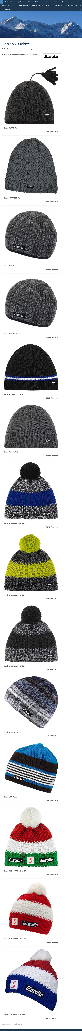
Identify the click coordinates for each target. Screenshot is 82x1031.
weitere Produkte (16, 49)
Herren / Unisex (31, 49)
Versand (19, 1024)
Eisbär (24, 49)
